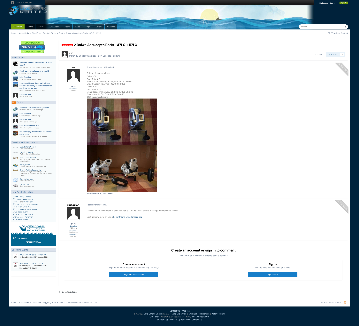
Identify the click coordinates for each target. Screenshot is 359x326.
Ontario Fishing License (23, 199)
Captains (111, 27)
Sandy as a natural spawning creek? (34, 71)
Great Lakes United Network (25, 142)
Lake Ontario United (27, 147)
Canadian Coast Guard (23, 214)
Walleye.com (25, 165)
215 (74, 224)
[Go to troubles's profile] (15, 133)
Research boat (25, 94)
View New (17, 26)
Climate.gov (28, 202)
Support (160, 319)
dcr (71, 53)
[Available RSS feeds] (345, 302)
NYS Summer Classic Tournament (32, 255)
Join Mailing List (26, 179)
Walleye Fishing (218, 314)
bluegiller (73, 204)
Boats (67, 27)
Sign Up (344, 3)
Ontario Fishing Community (30, 170)
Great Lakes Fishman (28, 157)
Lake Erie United (26, 152)
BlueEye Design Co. (200, 316)
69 (74, 86)
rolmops (22, 73)
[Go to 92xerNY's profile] (15, 78)
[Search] (345, 26)
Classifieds (54, 27)
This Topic (334, 27)
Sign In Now (273, 274)
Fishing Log (24, 184)
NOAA (17, 202)
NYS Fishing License (22, 197)
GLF (22, 3)
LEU (18, 3)
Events (41, 27)
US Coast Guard (20, 212)
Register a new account (134, 274)
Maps (88, 27)
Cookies (186, 311)
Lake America (25, 77)
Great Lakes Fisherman (23, 217)
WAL (26, 3)
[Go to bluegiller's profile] (73, 213)
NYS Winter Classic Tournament (31, 263)
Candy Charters (20, 238)
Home (30, 27)
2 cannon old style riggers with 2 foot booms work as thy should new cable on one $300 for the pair (35, 85)
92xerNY (22, 79)
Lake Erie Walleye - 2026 (29, 125)
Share (319, 54)
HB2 (21, 97)
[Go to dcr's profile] (65, 54)
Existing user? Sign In (327, 3)
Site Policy (154, 316)
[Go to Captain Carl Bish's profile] (15, 63)
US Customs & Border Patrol (25, 209)
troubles (22, 137)
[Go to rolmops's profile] (15, 72)
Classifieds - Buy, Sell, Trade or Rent (103, 56)
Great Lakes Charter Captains (26, 204)
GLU (30, 3)
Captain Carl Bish (25, 67)
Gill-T (21, 128)
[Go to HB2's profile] (15, 95)
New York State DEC (22, 207)
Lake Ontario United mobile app (127, 217)
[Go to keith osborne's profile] (15, 84)
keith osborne (24, 90)
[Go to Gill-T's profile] (15, 127)
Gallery (99, 27)
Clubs (77, 27)
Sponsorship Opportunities (178, 319)
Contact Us (175, 311)
